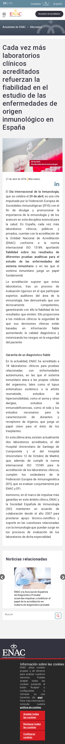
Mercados (36, 27)
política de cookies (30, 707)
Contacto (36, 3)
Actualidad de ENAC (14, 27)
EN (10, 3)
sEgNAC (57, 3)
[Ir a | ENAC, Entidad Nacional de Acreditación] (15, 13)
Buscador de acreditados (49, 14)
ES (4, 3)
